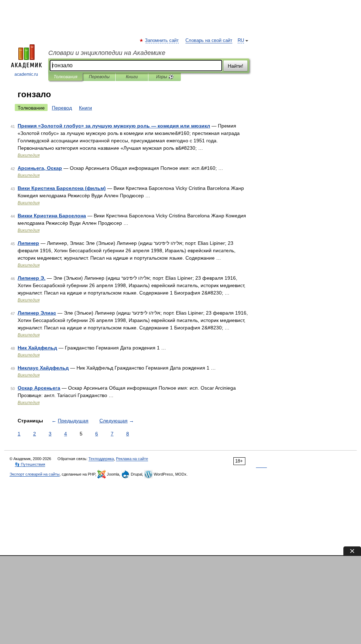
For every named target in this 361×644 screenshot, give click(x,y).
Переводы (99, 76)
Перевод (62, 108)
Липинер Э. (31, 278)
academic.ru (26, 74)
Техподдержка (101, 459)
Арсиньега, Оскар (40, 168)
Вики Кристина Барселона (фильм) (62, 188)
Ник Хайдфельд (37, 348)
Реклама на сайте (132, 459)
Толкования (65, 76)
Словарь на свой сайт (208, 40)
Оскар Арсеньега (39, 388)
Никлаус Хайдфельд (43, 368)
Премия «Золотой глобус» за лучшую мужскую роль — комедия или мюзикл (114, 126)
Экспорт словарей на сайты (35, 474)
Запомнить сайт (162, 40)
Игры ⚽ (164, 76)
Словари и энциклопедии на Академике (106, 52)
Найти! (235, 66)
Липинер (28, 243)
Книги (132, 76)
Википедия (28, 155)
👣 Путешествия (30, 464)
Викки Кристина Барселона (52, 215)
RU (241, 40)
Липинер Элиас (37, 313)
